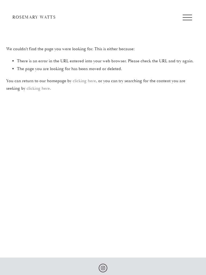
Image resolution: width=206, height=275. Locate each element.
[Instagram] (103, 268)
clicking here (84, 81)
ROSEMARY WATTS (34, 17)
